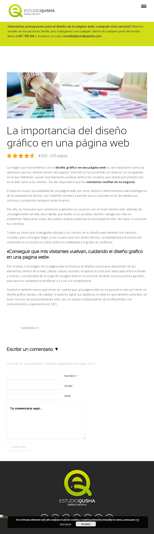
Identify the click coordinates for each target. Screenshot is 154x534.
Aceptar (85, 524)
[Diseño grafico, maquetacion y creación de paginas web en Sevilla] (32, 10)
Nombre (71, 376)
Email (69, 386)
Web (67, 396)
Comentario (19, 447)
